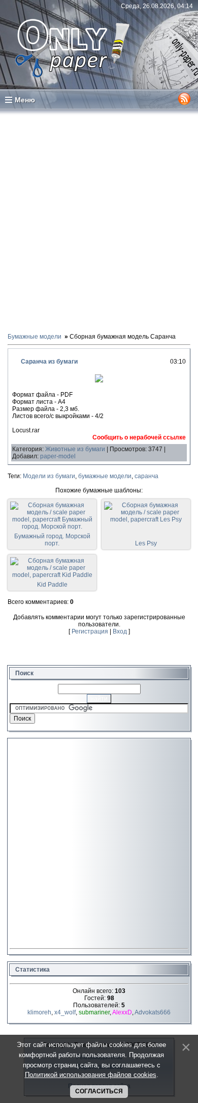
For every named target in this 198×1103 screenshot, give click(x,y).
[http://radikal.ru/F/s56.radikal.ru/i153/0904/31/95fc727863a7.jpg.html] (99, 380)
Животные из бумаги (75, 449)
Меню (25, 100)
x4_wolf (65, 1012)
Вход (120, 631)
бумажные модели (104, 476)
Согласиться (99, 1091)
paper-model (58, 456)
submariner (94, 1012)
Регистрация (90, 631)
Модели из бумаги (49, 476)
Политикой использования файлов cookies (90, 1075)
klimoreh (39, 1012)
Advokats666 (153, 1012)
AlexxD (122, 1012)
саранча (146, 476)
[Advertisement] (99, 220)
